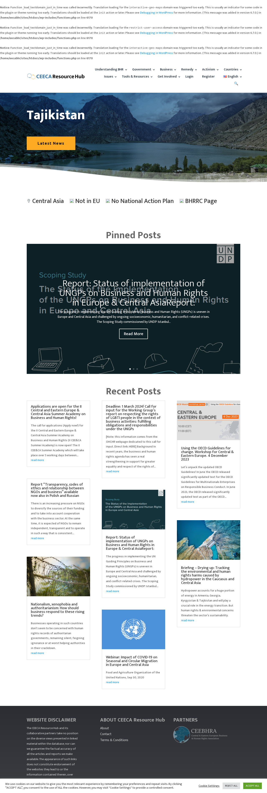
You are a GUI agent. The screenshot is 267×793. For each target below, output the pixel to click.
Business (166, 69)
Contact (105, 734)
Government (141, 69)
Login (189, 76)
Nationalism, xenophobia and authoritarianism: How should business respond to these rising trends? (57, 610)
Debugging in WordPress (156, 12)
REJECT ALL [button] (231, 785)
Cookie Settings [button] (209, 786)
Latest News (51, 143)
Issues (108, 76)
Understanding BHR (109, 69)
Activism (208, 69)
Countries (231, 69)
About (104, 728)
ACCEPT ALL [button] (252, 785)
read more (37, 460)
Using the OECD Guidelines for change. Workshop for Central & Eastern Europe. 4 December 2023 (207, 454)
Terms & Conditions (114, 740)
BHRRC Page (201, 201)
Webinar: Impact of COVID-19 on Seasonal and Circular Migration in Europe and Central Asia (131, 661)
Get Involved (167, 76)
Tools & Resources (135, 76)
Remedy (187, 69)
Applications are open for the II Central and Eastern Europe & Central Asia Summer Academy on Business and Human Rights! (58, 412)
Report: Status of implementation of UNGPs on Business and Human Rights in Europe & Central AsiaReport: (133, 293)
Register (208, 76)
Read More (133, 333)
